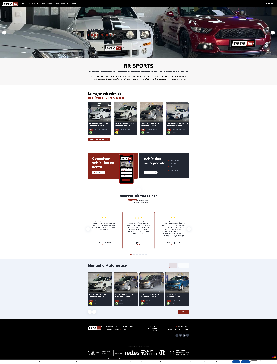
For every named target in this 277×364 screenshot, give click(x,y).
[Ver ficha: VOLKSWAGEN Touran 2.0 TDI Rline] (177, 289)
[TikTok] (187, 335)
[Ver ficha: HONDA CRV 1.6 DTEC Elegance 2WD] (125, 118)
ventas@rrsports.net (183, 326)
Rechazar (245, 361)
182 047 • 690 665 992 (178, 330)
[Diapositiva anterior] (90, 312)
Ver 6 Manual (183, 312)
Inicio (23, 3)
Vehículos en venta (33, 3)
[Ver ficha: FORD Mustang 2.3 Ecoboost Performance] (177, 118)
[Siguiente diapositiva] (94, 312)
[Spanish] (275, 357)
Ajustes (254, 361)
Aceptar (236, 361)
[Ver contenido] (138, 32)
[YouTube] (184, 335)
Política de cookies (219, 361)
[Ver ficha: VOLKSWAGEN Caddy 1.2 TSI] (151, 118)
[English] (273, 357)
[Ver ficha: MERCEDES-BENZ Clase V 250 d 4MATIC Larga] (99, 118)
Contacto (74, 3)
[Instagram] (180, 335)
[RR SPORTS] (10, 3)
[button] (131, 254)
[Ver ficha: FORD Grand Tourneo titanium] (151, 289)
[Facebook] (176, 335)
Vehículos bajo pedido (62, 3)
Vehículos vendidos (47, 3)
